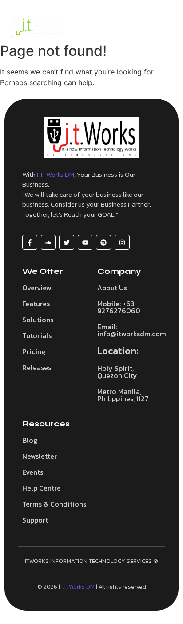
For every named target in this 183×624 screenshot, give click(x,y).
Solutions (37, 319)
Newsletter (39, 456)
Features (36, 303)
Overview (37, 287)
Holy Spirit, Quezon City (117, 372)
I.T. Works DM (55, 174)
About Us (112, 287)
